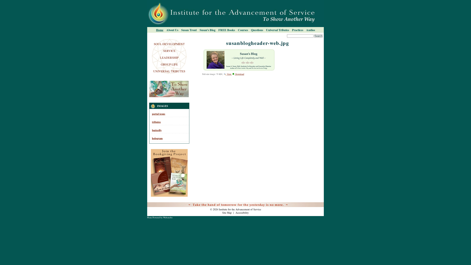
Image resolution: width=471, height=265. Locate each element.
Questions (257, 30)
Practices (297, 30)
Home (159, 30)
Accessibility (242, 212)
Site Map (227, 212)
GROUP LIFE (169, 64)
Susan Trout (189, 30)
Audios (310, 30)
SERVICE (169, 51)
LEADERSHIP (169, 57)
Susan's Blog (207, 30)
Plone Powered (153, 217)
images (162, 106)
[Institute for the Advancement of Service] (235, 13)
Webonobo (168, 217)
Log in (318, 204)
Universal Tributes (277, 30)
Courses (243, 30)
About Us (172, 30)
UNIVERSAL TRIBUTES (169, 71)
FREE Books (226, 30)
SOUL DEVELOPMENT (169, 44)
